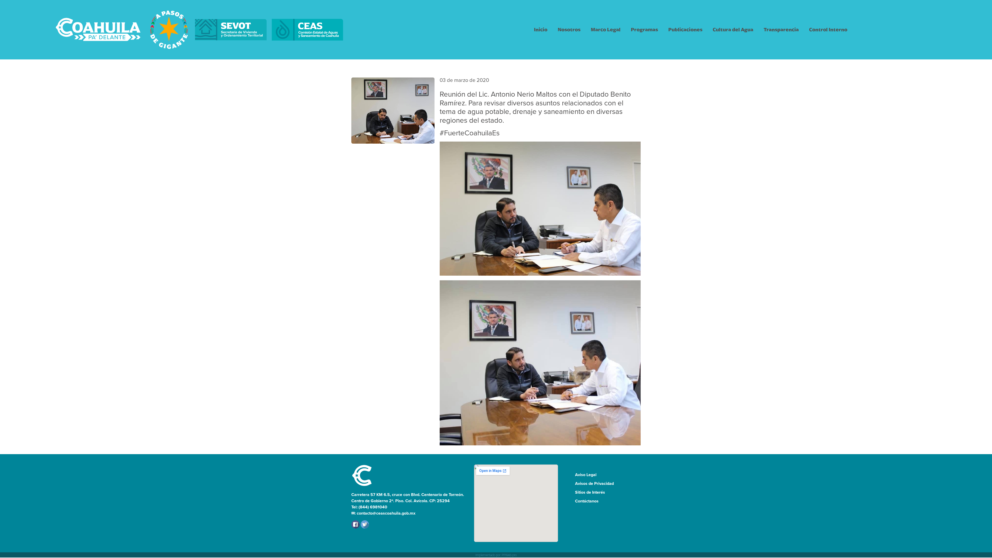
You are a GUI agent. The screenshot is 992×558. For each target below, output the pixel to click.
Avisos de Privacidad (594, 483)
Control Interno (828, 30)
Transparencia (781, 30)
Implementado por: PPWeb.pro (496, 555)
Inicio (540, 30)
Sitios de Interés (590, 492)
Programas (644, 30)
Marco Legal (606, 30)
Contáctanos (587, 501)
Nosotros (569, 30)
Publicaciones (685, 30)
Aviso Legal (585, 475)
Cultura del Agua (733, 30)
